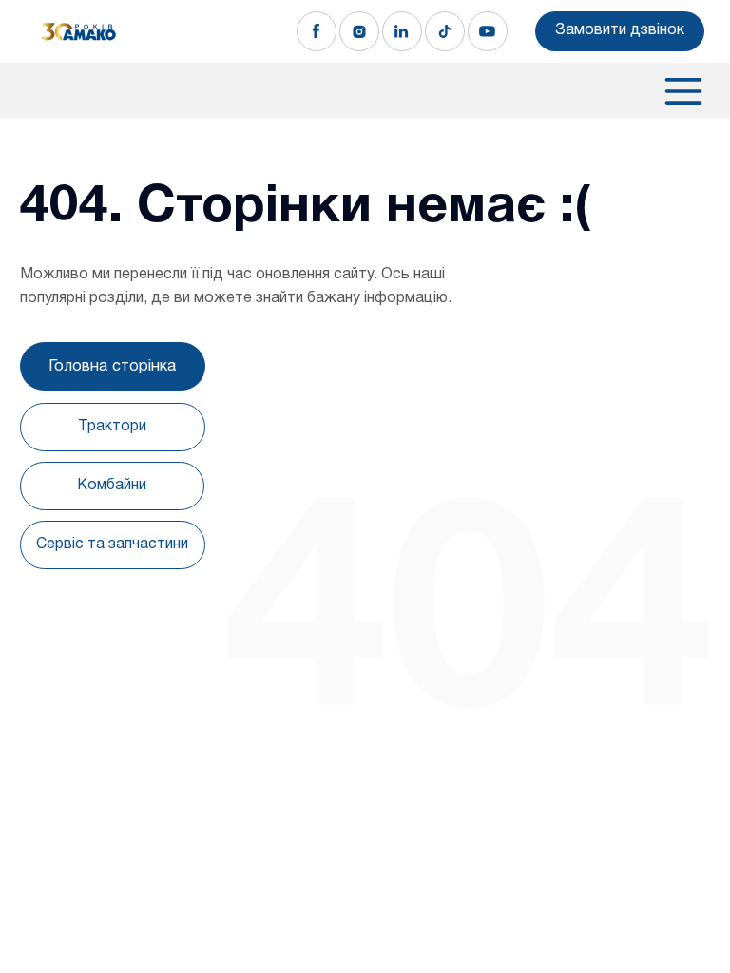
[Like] (316, 31)
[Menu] (674, 91)
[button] (619, 31)
